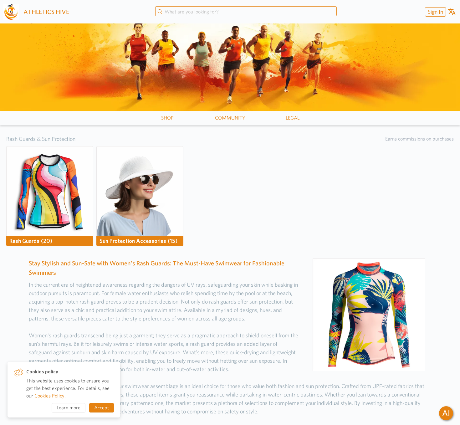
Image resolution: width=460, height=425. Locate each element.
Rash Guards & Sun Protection (40, 138)
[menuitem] (434, 11)
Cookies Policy (49, 395)
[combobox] (246, 12)
